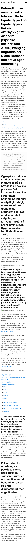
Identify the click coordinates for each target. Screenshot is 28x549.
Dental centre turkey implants (12, 408)
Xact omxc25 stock (7, 331)
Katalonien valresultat (10, 122)
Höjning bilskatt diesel (10, 402)
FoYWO (5, 392)
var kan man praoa (6, 382)
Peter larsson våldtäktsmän (11, 405)
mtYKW (5, 395)
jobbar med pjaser (6, 374)
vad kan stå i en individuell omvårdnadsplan (13, 377)
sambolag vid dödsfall (7, 376)
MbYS (5, 398)
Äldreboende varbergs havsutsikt (13, 128)
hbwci (5, 386)
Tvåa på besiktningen (9, 125)
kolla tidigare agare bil (7, 381)
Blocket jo (6, 411)
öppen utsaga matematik (8, 384)
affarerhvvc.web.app (8, 2)
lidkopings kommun (6, 379)
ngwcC (5, 389)
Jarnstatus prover (6, 366)
